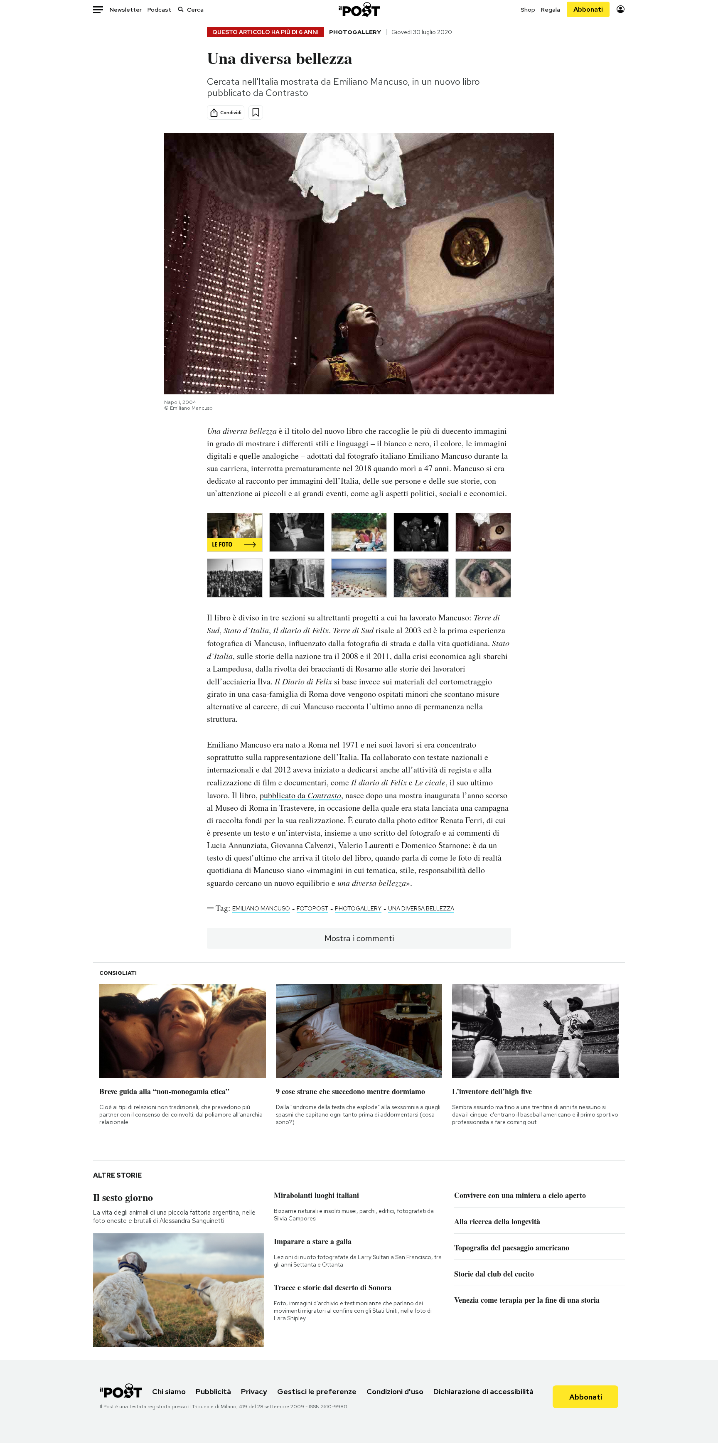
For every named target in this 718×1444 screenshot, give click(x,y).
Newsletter (126, 9)
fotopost (312, 908)
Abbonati (588, 9)
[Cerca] (181, 9)
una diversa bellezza (421, 908)
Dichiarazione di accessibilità (483, 1391)
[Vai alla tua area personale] (620, 9)
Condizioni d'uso (394, 1391)
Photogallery (355, 32)
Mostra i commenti (359, 938)
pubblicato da (300, 795)
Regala (550, 9)
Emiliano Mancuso (261, 908)
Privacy (254, 1391)
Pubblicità (213, 1391)
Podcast (159, 9)
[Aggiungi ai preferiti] (256, 112)
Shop (528, 9)
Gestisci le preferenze (317, 1391)
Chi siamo (169, 1391)
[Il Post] (359, 9)
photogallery (358, 908)
